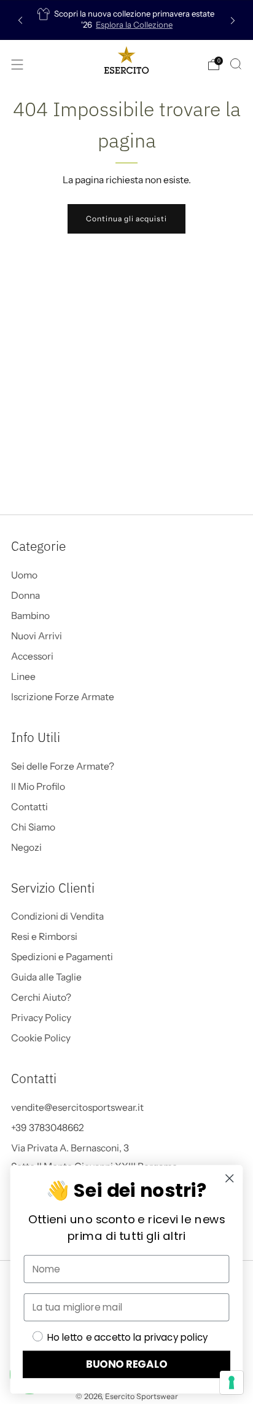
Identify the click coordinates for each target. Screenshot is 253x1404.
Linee (23, 676)
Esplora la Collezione (134, 25)
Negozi (26, 847)
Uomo (24, 575)
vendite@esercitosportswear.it (77, 1107)
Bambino (30, 615)
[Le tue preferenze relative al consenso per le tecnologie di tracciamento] (231, 1382)
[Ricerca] (236, 64)
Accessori (32, 656)
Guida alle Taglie (46, 977)
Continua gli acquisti (126, 218)
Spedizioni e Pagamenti (62, 957)
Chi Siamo (33, 827)
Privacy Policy (41, 1017)
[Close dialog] (229, 1179)
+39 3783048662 (47, 1128)
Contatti (29, 807)
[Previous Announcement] (20, 20)
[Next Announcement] (232, 20)
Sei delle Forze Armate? (62, 766)
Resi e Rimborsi (44, 936)
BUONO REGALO (127, 1364)
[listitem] (127, 20)
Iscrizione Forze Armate (62, 697)
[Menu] (17, 64)
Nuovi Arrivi (36, 636)
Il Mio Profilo (38, 786)
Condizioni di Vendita (57, 916)
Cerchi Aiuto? (41, 997)
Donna (25, 595)
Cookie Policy (41, 1038)
